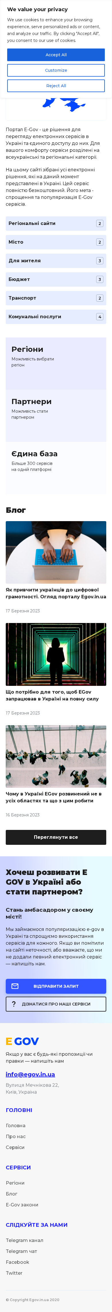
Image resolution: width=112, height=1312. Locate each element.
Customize (56, 70)
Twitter (14, 1273)
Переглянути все (56, 837)
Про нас (16, 1136)
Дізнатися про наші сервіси (56, 1004)
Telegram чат (21, 1251)
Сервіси (15, 1147)
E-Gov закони (22, 1205)
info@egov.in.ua (30, 1074)
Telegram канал (24, 1240)
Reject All (56, 85)
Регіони (15, 1183)
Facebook (17, 1262)
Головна (16, 1125)
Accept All (56, 54)
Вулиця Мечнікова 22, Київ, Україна (32, 1088)
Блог (11, 1194)
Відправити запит (56, 986)
